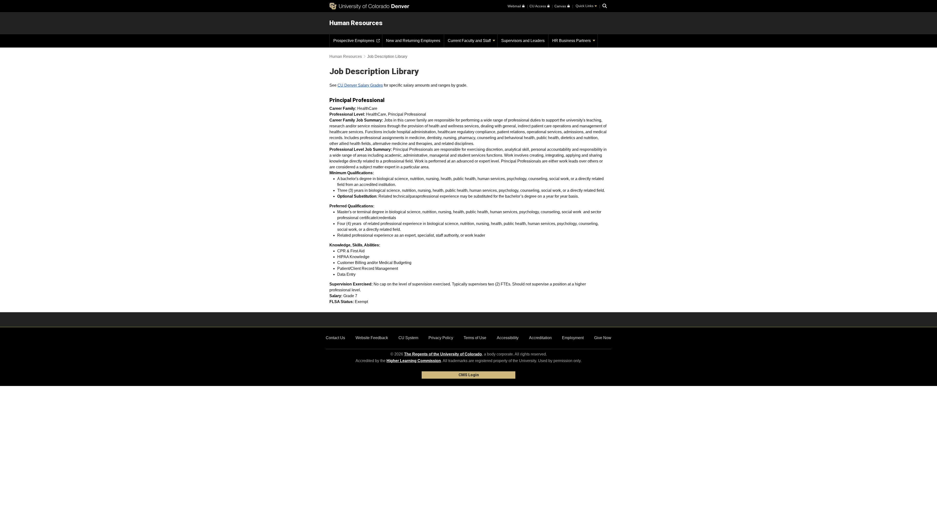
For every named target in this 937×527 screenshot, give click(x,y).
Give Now (602, 338)
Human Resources (356, 23)
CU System (408, 338)
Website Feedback (372, 338)
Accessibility (508, 338)
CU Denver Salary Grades (360, 85)
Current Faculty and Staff (470, 41)
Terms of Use (475, 338)
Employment (573, 338)
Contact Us (335, 338)
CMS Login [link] (468, 375)
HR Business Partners (572, 41)
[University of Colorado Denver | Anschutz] (369, 6)
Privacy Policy (440, 338)
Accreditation (540, 338)
